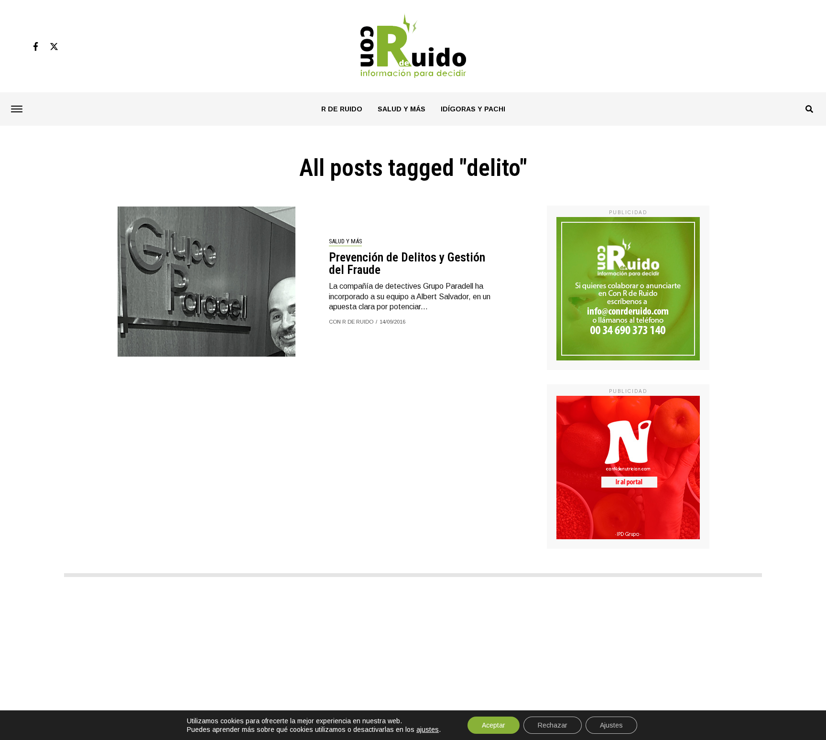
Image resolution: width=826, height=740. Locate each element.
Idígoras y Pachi (473, 109)
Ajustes (611, 725)
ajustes (427, 729)
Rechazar (552, 725)
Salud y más (401, 109)
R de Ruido (341, 109)
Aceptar (493, 725)
